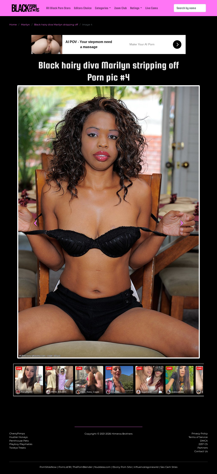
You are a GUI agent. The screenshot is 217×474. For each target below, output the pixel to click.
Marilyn (25, 24)
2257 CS (203, 444)
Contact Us (201, 451)
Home (13, 24)
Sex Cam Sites (168, 467)
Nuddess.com (102, 467)
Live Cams (151, 8)
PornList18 (64, 467)
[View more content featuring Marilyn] (108, 222)
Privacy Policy (200, 433)
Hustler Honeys (18, 437)
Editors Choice (83, 8)
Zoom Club (120, 8)
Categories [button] (101, 8)
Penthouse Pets (19, 440)
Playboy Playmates (20, 444)
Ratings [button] (134, 8)
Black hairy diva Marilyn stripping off (56, 24)
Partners (203, 447)
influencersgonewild (146, 467)
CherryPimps (17, 433)
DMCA (204, 440)
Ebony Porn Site (122, 467)
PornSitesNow (48, 467)
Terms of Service (198, 437)
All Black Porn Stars (58, 8)
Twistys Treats (17, 447)
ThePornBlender (82, 467)
